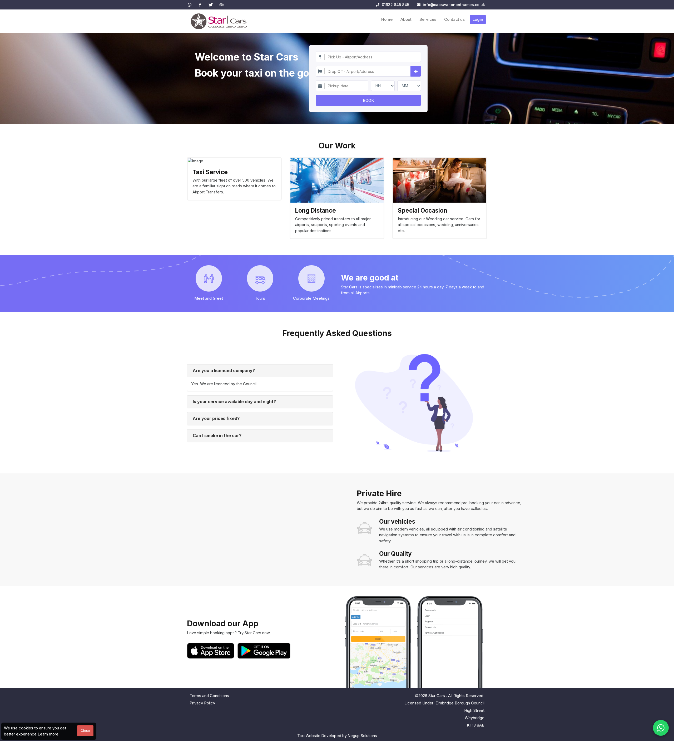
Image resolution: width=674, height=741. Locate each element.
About (406, 19)
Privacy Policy (202, 702)
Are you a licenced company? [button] (224, 370)
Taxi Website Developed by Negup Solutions (337, 735)
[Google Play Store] (264, 651)
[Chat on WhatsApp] (661, 728)
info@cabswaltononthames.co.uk (454, 4)
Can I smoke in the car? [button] (217, 435)
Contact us (454, 19)
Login (478, 19)
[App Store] (211, 651)
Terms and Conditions (209, 695)
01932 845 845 (395, 4)
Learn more (48, 734)
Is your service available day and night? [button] (234, 401)
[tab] (260, 370)
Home (387, 19)
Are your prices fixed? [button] (216, 418)
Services (427, 19)
